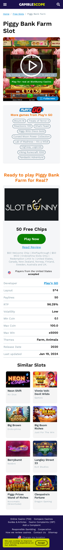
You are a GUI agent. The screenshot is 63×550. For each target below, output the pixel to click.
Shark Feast (42, 126)
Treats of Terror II (39, 120)
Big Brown (14, 425)
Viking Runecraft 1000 (31, 152)
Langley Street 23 (44, 461)
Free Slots (18, 14)
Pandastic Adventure (31, 157)
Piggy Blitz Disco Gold (31, 131)
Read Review (31, 247)
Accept (41, 543)
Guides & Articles (17, 522)
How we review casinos (18, 532)
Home (6, 14)
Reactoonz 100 (22, 126)
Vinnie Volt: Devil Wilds (42, 392)
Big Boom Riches (41, 427)
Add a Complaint (32, 525)
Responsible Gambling (24, 529)
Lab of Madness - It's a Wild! (31, 141)
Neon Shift (14, 390)
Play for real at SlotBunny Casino (31, 81)
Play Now (31, 239)
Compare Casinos (43, 519)
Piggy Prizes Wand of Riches (18, 496)
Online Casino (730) (20, 519)
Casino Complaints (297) (42, 522)
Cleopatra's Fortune (42, 496)
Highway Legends (31, 146)
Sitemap (52, 532)
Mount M (19, 120)
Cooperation (44, 529)
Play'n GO (51, 283)
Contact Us (40, 532)
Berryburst (15, 459)
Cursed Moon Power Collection (31, 136)
